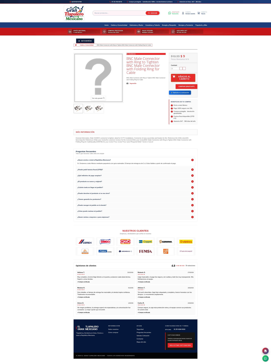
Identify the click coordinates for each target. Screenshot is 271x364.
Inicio (107, 25)
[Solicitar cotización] (265, 351)
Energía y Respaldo (169, 25)
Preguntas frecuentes (144, 332)
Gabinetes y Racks (136, 25)
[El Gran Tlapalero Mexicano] (74, 13)
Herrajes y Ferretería (185, 25)
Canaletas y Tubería (152, 25)
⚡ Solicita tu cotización (180, 92)
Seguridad (140, 329)
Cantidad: (174, 65)
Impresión (133, 83)
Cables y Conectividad (119, 25)
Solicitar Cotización (143, 335)
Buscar (154, 13)
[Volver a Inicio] (76, 45)
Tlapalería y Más (201, 25)
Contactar (140, 339)
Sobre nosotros (113, 329)
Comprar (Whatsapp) (186, 86)
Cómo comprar (113, 332)
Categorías (85, 41)
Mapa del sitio (141, 342)
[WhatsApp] (265, 358)
